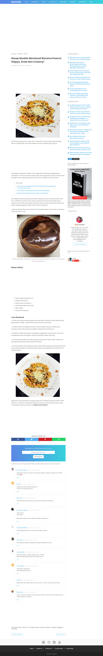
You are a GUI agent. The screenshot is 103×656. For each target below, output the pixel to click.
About (31, 648)
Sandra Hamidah (21, 470)
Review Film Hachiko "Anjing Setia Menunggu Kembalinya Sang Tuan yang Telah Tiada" (81, 131)
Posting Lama (60, 634)
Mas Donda (20, 592)
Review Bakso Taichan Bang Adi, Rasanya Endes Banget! (33, 190)
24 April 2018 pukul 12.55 (33, 470)
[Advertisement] (51, 11)
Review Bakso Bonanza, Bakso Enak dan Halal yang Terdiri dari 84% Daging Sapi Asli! (80, 72)
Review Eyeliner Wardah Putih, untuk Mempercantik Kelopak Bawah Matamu (80, 143)
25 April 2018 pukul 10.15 (28, 580)
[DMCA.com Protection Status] (74, 159)
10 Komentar (28, 65)
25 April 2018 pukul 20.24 (30, 592)
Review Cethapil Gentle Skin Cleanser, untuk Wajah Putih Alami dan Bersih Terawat (79, 95)
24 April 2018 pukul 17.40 (28, 498)
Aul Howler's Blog (22, 510)
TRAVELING (63, 1)
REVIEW (72, 1)
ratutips (16, 2)
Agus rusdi (20, 540)
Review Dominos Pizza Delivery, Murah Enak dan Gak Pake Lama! (80, 148)
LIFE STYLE (52, 1)
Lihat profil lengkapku (79, 244)
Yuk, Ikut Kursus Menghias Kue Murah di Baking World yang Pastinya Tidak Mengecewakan (36, 187)
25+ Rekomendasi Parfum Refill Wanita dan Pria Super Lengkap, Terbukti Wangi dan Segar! (80, 106)
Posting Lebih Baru (17, 634)
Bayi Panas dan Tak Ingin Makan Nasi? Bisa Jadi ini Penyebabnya (80, 58)
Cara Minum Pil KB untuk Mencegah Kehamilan (77, 137)
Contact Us (48, 648)
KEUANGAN (34, 1)
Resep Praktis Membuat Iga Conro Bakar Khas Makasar (32, 193)
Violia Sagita (20, 566)
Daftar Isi (39, 648)
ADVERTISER (82, 1)
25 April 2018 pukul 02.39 (29, 540)
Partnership (69, 648)
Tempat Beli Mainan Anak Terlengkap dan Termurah (78, 89)
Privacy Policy (59, 648)
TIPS (26, 1)
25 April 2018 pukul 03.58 (31, 552)
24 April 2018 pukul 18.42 (33, 510)
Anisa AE (19, 580)
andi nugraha (20, 552)
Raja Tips (19, 498)
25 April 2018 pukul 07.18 (30, 566)
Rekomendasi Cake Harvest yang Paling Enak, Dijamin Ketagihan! (81, 153)
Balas (18, 477)
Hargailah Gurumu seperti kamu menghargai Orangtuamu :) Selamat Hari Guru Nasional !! (80, 118)
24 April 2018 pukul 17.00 (28, 484)
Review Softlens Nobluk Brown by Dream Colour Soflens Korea (80, 78)
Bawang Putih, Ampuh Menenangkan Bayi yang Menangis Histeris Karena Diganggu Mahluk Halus (78, 65)
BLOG (43, 1)
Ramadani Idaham (22, 527)
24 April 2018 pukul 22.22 (34, 527)
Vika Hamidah (80, 224)
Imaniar (19, 484)
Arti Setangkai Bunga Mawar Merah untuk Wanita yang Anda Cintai (80, 84)
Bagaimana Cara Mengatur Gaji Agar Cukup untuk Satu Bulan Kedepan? (80, 125)
